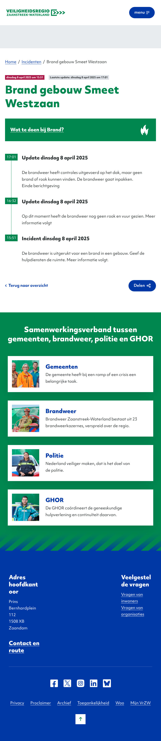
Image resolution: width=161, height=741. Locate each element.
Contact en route (24, 646)
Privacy (17, 703)
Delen (139, 285)
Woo (120, 703)
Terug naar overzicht (28, 285)
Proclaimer (40, 703)
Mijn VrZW (140, 703)
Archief (64, 703)
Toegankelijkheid (93, 703)
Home (10, 61)
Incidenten (31, 61)
